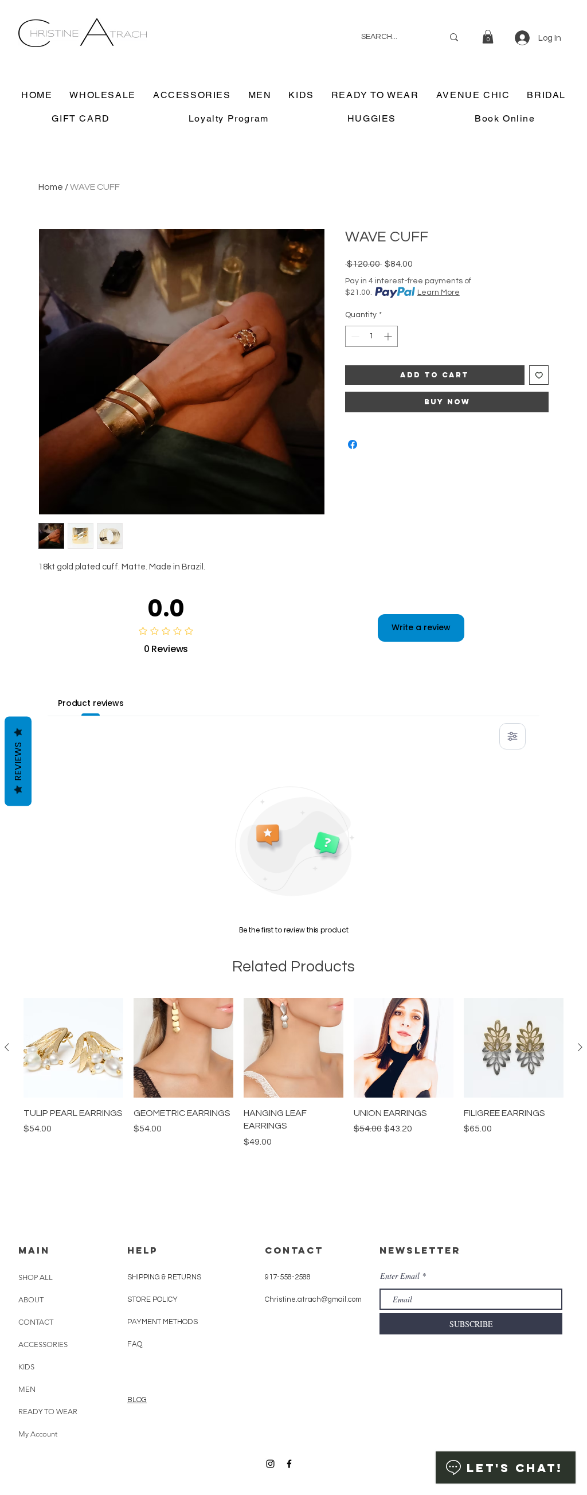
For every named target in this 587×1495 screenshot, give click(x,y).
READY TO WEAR (47, 1411)
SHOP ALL (35, 1277)
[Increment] (389, 336)
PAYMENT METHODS (162, 1322)
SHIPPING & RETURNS (164, 1277)
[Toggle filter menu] (512, 736)
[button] (488, 37)
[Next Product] (580, 1047)
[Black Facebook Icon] (289, 1463)
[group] (293, 1100)
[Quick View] (73, 1048)
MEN (27, 1389)
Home (50, 187)
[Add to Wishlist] (539, 375)
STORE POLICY (153, 1299)
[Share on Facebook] (352, 444)
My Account (37, 1434)
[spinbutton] (371, 336)
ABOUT (31, 1299)
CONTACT (35, 1322)
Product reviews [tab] (91, 703)
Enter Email (400, 1276)
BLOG (137, 1400)
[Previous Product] (7, 1047)
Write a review (421, 627)
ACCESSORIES (43, 1344)
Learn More (438, 292)
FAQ (134, 1344)
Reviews (18, 760)
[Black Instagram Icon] (270, 1463)
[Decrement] (354, 336)
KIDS (26, 1367)
